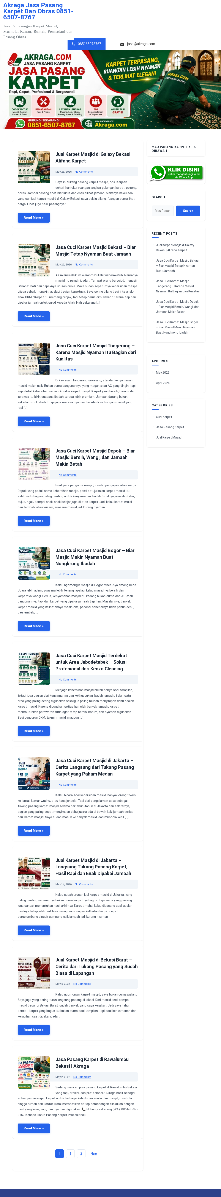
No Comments (84, 171)
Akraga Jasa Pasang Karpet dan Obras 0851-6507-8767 (38, 11)
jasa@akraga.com (141, 44)
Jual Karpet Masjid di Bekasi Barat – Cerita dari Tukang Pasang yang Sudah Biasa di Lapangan (96, 966)
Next (94, 1153)
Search (158, 197)
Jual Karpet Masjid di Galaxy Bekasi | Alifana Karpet (175, 247)
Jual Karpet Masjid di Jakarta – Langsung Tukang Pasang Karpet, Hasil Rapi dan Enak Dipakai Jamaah (93, 867)
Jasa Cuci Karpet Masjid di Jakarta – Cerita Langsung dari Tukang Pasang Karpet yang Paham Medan (94, 767)
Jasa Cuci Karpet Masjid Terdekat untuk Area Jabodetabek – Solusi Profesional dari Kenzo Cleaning (91, 662)
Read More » (34, 218)
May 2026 (162, 372)
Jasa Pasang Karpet (170, 427)
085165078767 (89, 44)
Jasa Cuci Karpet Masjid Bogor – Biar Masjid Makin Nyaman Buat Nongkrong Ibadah (94, 557)
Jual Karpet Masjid (169, 437)
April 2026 (163, 383)
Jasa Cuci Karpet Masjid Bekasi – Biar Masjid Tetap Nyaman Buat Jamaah (177, 266)
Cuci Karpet (164, 417)
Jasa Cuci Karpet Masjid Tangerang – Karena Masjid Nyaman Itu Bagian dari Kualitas (95, 352)
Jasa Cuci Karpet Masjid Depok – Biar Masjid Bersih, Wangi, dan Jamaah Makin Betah (95, 457)
